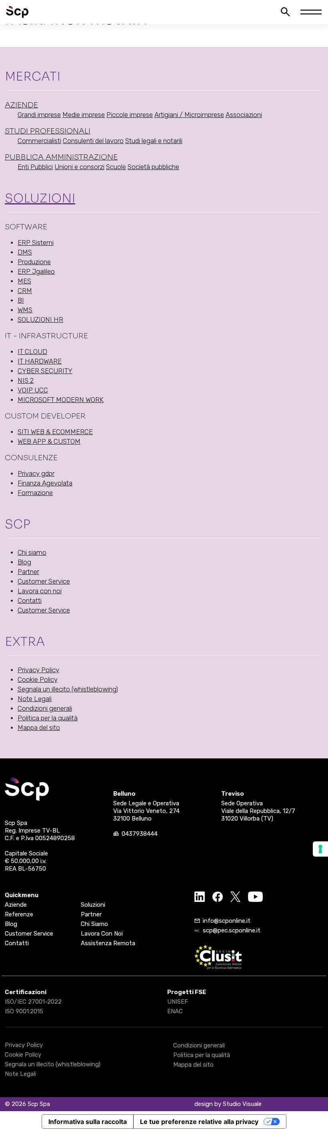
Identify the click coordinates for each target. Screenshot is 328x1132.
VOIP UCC (33, 390)
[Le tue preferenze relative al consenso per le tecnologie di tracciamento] (320, 849)
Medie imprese (83, 115)
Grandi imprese (39, 115)
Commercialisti (39, 141)
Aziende (21, 105)
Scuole (116, 167)
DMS (25, 252)
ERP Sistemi (36, 243)
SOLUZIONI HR (40, 319)
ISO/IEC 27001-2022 (33, 1001)
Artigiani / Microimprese (189, 115)
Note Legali (35, 699)
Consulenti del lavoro (93, 141)
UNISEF (177, 1001)
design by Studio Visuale (228, 1104)
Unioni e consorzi (79, 167)
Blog (24, 562)
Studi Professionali (47, 131)
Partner (28, 572)
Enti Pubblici (35, 167)
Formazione (35, 493)
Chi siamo (32, 552)
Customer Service (44, 581)
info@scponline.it (226, 920)
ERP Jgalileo (36, 271)
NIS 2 (26, 380)
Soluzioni (40, 198)
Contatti (30, 600)
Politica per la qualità (48, 718)
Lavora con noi (40, 591)
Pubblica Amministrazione (61, 157)
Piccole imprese (129, 115)
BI (21, 300)
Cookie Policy (38, 679)
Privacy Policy (38, 670)
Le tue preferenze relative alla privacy (199, 1122)
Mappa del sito (39, 728)
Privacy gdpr (36, 473)
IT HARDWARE (40, 361)
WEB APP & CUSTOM (49, 441)
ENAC (175, 1011)
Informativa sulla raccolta (87, 1122)
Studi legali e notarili (153, 141)
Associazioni (244, 115)
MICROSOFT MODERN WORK (61, 400)
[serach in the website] (285, 11)
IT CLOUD (32, 352)
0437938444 (140, 833)
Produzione (34, 262)
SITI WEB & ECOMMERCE (55, 432)
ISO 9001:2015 (24, 1011)
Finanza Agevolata (45, 483)
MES (24, 281)
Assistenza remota (108, 943)
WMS (25, 310)
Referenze (19, 914)
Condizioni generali (45, 708)
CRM (25, 291)
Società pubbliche (153, 167)
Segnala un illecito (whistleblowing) (68, 689)
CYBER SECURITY (45, 371)
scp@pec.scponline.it (231, 930)
